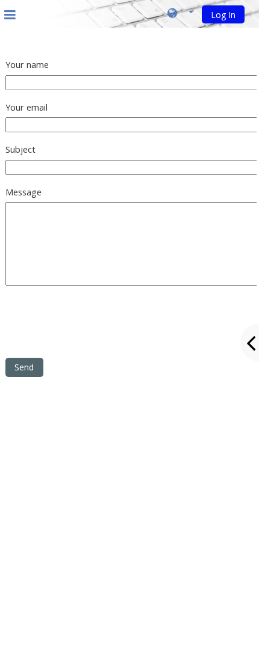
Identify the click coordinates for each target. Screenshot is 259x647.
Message (23, 192)
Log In (223, 14)
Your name (27, 64)
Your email (26, 107)
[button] (180, 13)
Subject (20, 149)
